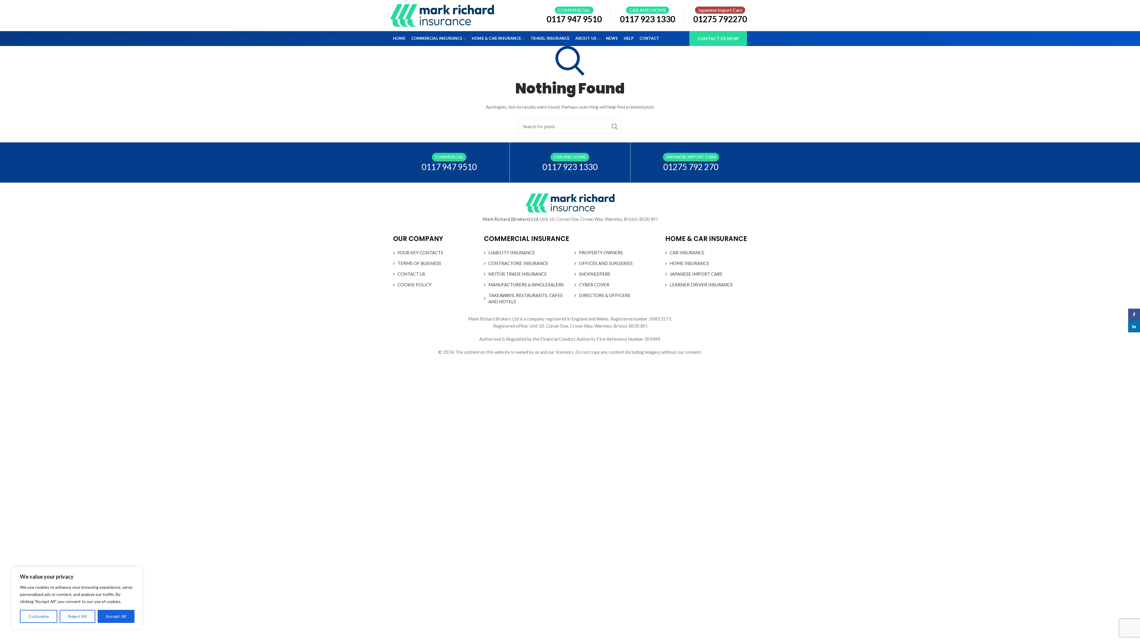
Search (614, 126)
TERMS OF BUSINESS (419, 263)
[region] (77, 598)
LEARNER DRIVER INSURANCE (701, 284)
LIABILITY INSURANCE (511, 252)
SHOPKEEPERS (594, 274)
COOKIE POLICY (415, 284)
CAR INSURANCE (687, 252)
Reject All (77, 616)
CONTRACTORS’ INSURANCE (518, 263)
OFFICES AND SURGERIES (606, 263)
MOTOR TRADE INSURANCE (517, 274)
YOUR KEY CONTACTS (420, 252)
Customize (38, 616)
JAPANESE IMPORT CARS (696, 274)
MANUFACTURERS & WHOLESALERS (526, 284)
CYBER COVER (594, 284)
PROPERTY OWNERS (601, 252)
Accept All (116, 616)
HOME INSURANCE (689, 263)
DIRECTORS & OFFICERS (604, 295)
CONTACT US (411, 274)
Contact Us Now (718, 38)
